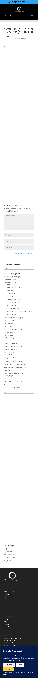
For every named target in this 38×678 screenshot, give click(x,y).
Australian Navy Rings (14, 299)
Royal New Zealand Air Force (14, 358)
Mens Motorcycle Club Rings (14, 346)
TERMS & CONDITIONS (12, 558)
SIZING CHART (9, 643)
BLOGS (6, 624)
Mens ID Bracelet (11, 343)
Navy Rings (9, 332)
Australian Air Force (11, 279)
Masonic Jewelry (9, 335)
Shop (5, 549)
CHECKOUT (7, 599)
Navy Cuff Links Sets (13, 302)
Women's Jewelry (9, 385)
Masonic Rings (10, 338)
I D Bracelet (11, 294)
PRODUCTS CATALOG (11, 592)
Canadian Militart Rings (11, 308)
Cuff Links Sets (10, 326)
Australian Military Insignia (12, 277)
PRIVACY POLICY (9, 555)
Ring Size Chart (9, 561)
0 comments (29, 39)
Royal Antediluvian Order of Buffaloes (16, 367)
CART (5, 596)
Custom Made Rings (10, 314)
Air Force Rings (10, 320)
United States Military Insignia (13, 373)
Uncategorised (8, 370)
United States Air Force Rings (14, 382)
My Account (8, 552)
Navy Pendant (11, 305)
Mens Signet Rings (11, 349)
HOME (6, 620)
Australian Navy (10, 297)
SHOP (6, 622)
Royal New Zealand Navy (13, 361)
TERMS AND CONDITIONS (13, 638)
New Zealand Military (11, 352)
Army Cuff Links (12, 284)
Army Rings (10, 291)
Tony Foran (9, 39)
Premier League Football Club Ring (15, 364)
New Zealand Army (11, 355)
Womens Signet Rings (12, 387)
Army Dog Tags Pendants (15, 287)
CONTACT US (8, 627)
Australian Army (10, 282)
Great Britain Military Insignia (13, 318)
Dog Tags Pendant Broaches (14, 329)
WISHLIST (7, 594)
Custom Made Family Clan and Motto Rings (18, 311)
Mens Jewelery (8, 341)
